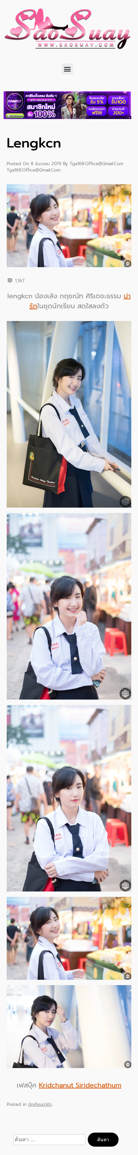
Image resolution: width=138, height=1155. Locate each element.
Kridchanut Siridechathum (80, 1085)
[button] (67, 69)
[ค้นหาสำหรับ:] (50, 1140)
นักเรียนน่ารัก (40, 1104)
